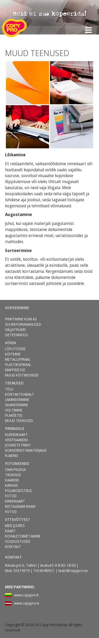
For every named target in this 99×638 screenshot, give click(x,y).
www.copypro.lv (26, 603)
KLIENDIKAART (16, 434)
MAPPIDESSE (15, 369)
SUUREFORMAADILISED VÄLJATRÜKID (23, 327)
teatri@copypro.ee (73, 570)
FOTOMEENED (17, 463)
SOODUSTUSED (17, 541)
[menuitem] (23, 307)
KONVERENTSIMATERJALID (26, 450)
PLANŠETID (13, 415)
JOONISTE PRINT (18, 445)
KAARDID (12, 480)
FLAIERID (11, 455)
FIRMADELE (14, 428)
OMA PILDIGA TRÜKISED (15, 472)
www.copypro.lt (26, 594)
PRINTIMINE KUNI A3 (21, 319)
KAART (10, 530)
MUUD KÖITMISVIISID (22, 375)
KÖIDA (10, 342)
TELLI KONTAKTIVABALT (19, 391)
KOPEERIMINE (17, 307)
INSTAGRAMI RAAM (20, 506)
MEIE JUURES (15, 525)
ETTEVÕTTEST (17, 519)
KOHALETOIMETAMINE (23, 536)
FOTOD (11, 511)
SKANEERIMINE (16, 404)
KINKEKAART (15, 501)
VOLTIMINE (13, 410)
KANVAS (11, 485)
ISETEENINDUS (16, 334)
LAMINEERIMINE (17, 399)
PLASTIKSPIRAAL (18, 364)
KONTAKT (13, 546)
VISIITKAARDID (16, 439)
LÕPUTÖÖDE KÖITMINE (15, 351)
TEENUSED (14, 382)
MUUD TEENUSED (19, 420)
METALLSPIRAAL (17, 359)
